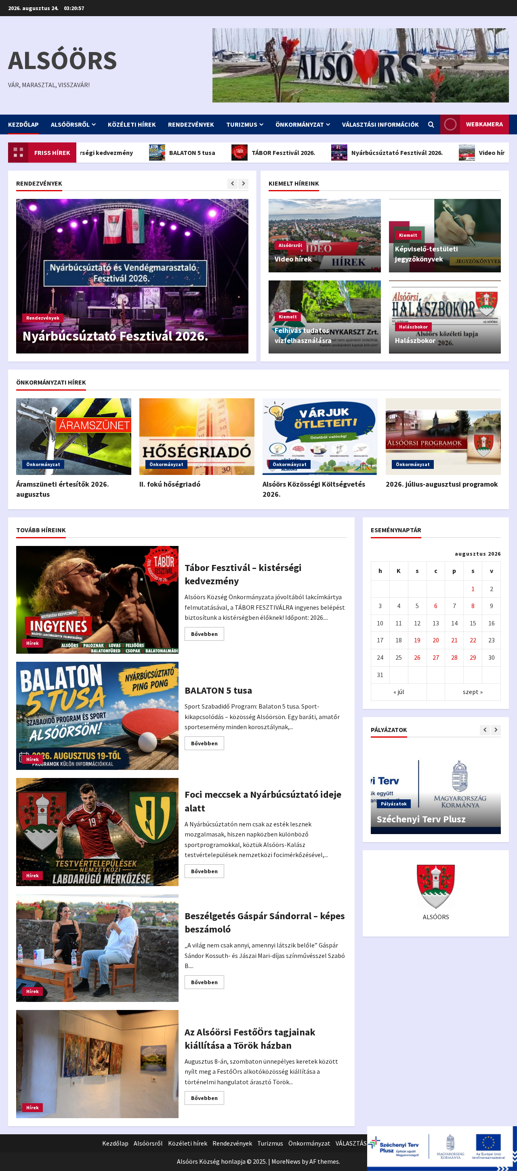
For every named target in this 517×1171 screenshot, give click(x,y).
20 (436, 640)
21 (454, 640)
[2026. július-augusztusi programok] (443, 436)
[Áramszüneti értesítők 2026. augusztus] (73, 436)
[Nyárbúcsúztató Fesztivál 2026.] (132, 276)
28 (454, 657)
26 (417, 657)
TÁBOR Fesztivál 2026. (252, 152)
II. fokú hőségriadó (169, 484)
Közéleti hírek (132, 124)
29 (473, 657)
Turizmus (241, 124)
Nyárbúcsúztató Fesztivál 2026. (366, 152)
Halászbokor (413, 327)
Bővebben (207, 635)
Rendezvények (191, 124)
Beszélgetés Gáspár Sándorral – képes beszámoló (97, 948)
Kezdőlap (23, 124)
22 (473, 640)
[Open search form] (431, 124)
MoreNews (286, 1161)
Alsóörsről (70, 124)
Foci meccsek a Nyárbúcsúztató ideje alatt (97, 832)
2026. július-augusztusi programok (442, 484)
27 (436, 657)
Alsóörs (62, 59)
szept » (473, 692)
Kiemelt (408, 235)
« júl (398, 692)
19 (417, 640)
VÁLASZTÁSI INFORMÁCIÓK (380, 124)
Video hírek (464, 152)
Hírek (32, 643)
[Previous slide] (232, 184)
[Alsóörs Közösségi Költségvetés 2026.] (320, 436)
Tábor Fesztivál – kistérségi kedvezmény (97, 600)
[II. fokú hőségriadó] (196, 436)
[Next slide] (243, 184)
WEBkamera (484, 124)
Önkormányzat (299, 124)
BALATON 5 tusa (161, 152)
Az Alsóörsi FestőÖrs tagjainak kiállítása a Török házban (97, 1064)
